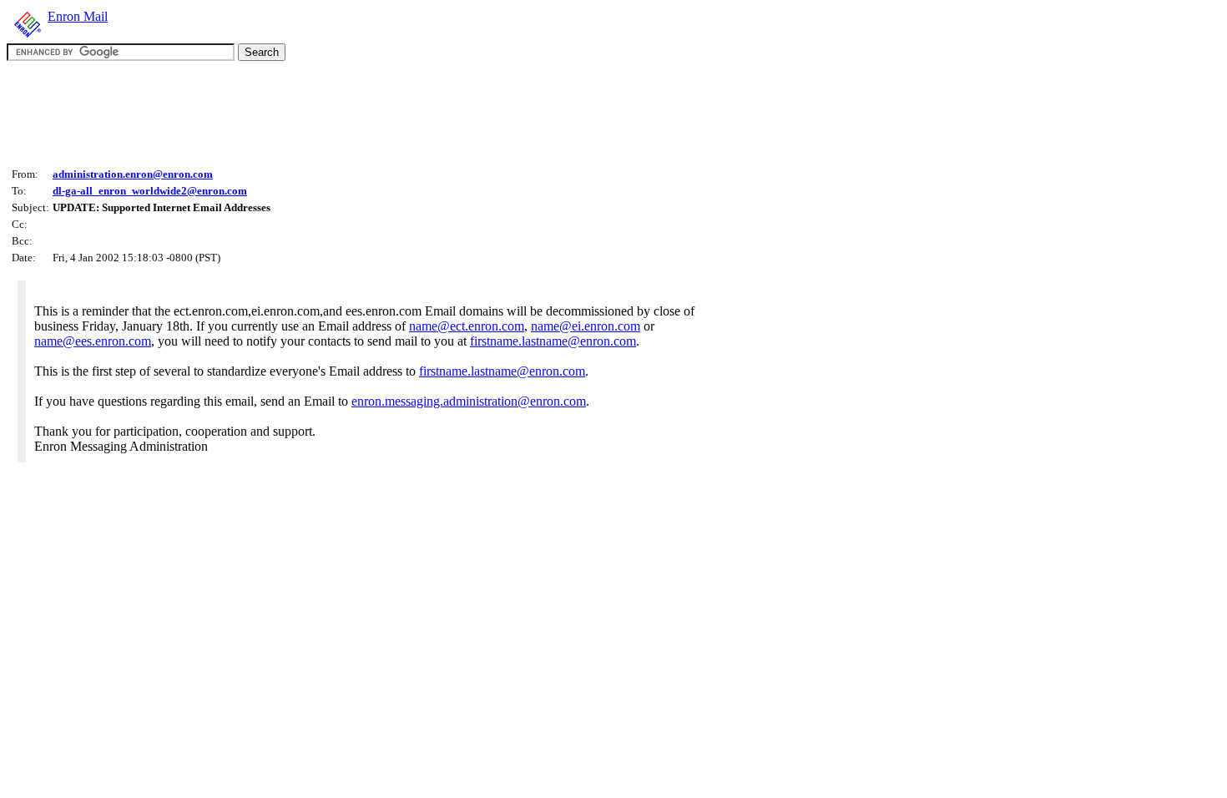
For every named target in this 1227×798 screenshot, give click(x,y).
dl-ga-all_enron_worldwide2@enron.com (150, 190)
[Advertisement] (310, 111)
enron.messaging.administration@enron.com (468, 401)
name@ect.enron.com (466, 326)
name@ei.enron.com (585, 326)
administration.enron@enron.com (133, 174)
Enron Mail (78, 16)
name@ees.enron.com (92, 341)
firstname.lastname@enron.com (553, 341)
